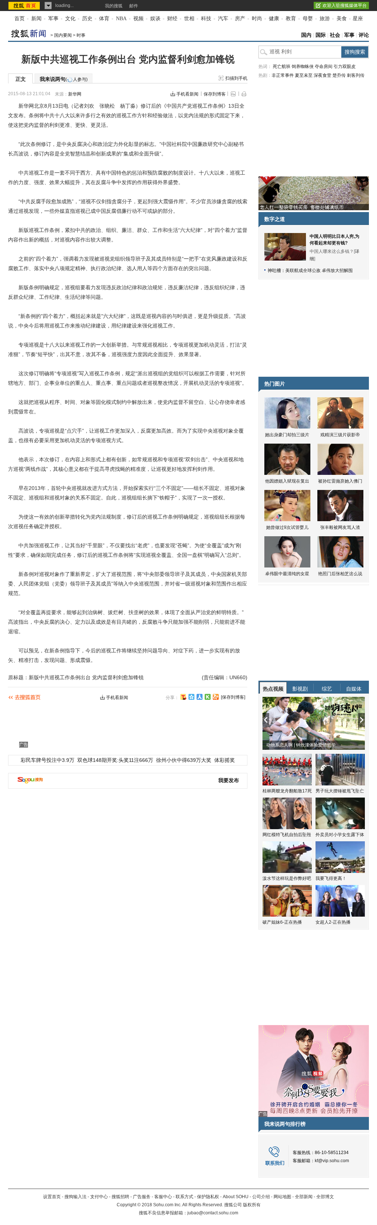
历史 (87, 18)
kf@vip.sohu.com (332, 1160)
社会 (335, 35)
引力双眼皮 (345, 66)
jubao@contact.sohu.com (212, 1212)
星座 (358, 18)
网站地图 (282, 1196)
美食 (342, 18)
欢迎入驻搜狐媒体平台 (345, 5)
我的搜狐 (114, 5)
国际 (321, 35)
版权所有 (252, 1204)
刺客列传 (355, 75)
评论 (364, 35)
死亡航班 (281, 66)
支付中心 (99, 1196)
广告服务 (142, 1196)
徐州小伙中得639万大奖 (183, 760)
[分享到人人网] (199, 697)
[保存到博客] (233, 697)
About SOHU (236, 1196)
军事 (53, 18)
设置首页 (52, 1196)
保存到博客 (215, 94)
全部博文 (325, 1196)
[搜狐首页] (24, 5)
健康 (274, 18)
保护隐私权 (208, 1196)
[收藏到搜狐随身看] (208, 697)
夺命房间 (323, 66)
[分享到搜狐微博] (183, 697)
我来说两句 (64, 79)
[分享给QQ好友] (191, 697)
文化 (70, 18)
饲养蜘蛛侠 (303, 66)
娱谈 (155, 18)
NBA (121, 18)
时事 (81, 35)
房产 (240, 18)
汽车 (223, 18)
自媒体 (354, 689)
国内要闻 (63, 35)
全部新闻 (304, 1196)
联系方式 (184, 1196)
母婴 (308, 18)
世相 (189, 18)
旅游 (325, 18)
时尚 (257, 18)
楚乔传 (339, 75)
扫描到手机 (236, 78)
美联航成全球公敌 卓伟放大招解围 (319, 270)
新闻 (36, 18)
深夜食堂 (322, 75)
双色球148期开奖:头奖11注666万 (115, 760)
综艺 (327, 689)
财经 (172, 18)
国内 (306, 35)
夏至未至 (304, 75)
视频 (138, 18)
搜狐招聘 (120, 1196)
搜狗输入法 (75, 1196)
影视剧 (300, 689)
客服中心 (163, 1196)
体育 (104, 18)
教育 (291, 18)
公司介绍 (261, 1196)
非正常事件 (283, 75)
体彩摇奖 (224, 760)
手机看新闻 (187, 94)
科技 (206, 18)
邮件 (133, 5)
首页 (19, 18)
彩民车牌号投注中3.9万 (47, 760)
